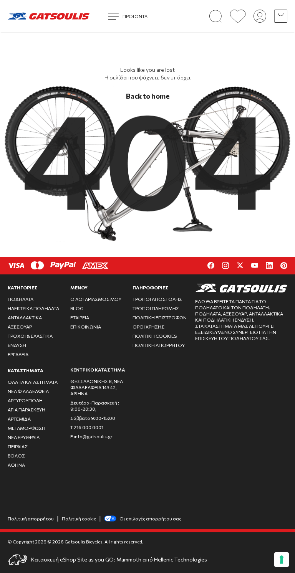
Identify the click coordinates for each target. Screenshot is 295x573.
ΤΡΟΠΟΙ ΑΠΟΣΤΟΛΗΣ (157, 299)
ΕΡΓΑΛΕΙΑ (18, 354)
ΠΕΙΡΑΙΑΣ (18, 446)
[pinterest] (283, 265)
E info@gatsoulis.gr (91, 436)
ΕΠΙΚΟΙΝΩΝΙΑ (85, 326)
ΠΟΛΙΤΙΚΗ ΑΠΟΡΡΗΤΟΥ (159, 345)
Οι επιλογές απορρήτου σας (150, 518)
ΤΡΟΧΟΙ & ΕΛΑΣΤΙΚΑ (30, 336)
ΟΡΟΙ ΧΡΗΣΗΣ (148, 326)
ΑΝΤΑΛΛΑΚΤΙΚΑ (25, 317)
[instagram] (225, 265)
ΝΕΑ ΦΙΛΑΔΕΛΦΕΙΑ (28, 391)
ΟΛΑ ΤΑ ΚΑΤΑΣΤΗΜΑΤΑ (33, 382)
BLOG (76, 308)
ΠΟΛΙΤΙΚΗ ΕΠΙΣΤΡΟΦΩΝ (160, 317)
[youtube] (254, 265)
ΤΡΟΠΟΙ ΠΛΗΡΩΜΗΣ (156, 308)
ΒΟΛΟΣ (16, 455)
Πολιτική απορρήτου (31, 518)
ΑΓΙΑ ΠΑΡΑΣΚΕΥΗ (26, 409)
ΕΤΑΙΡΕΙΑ (79, 317)
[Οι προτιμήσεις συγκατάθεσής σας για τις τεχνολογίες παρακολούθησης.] (281, 559)
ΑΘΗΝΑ (16, 464)
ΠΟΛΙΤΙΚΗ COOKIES (155, 336)
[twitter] (240, 265)
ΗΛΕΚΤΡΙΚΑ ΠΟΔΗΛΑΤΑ (33, 308)
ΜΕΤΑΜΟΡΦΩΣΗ (26, 428)
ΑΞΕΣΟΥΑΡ (20, 326)
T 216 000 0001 (86, 427)
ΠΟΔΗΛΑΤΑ (20, 299)
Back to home (147, 96)
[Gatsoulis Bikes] (48, 16)
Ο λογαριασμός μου (95, 299)
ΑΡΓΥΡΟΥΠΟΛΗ (25, 400)
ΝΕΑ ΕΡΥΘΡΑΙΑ (24, 437)
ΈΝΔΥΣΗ (17, 345)
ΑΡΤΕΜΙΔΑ (19, 418)
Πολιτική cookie (79, 518)
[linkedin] (269, 265)
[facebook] (210, 265)
